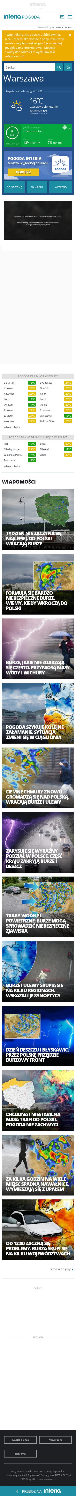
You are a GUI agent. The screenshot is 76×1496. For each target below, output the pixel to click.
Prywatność (34, 1475)
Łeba (43, 443)
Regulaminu (58, 1471)
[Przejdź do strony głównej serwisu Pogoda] (31, 17)
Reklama (20, 1453)
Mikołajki (45, 449)
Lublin (43, 399)
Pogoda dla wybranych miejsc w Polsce (38, 437)
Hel (6, 443)
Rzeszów (45, 410)
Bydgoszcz (46, 382)
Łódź (7, 399)
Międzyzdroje (11, 449)
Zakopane (9, 460)
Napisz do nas (20, 1439)
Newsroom (55, 1439)
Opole (43, 404)
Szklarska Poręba (13, 454)
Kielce (43, 393)
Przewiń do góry (60, 1269)
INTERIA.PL (60, 1475)
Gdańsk (44, 388)
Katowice (9, 393)
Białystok (9, 382)
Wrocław (9, 421)
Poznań (8, 410)
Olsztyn (8, 404)
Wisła (43, 454)
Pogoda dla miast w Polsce (38, 376)
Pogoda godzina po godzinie (14, 187)
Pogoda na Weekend (60, 187)
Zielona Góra (47, 421)
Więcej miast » (12, 427)
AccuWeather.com (62, 27)
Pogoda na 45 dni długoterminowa (37, 187)
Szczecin (8, 415)
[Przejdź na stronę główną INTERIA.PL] (12, 16)
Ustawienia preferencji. (15, 1475)
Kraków (8, 388)
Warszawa (46, 415)
